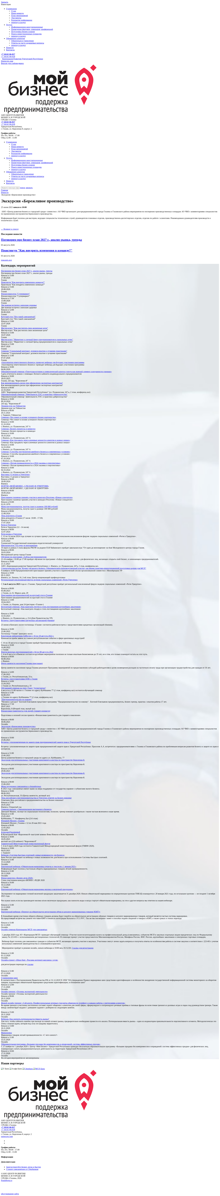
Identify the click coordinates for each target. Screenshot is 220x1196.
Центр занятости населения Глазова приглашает (22, 663)
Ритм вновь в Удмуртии (11, 534)
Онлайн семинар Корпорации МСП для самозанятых (24, 929)
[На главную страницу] (49, 113)
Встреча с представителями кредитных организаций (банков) (27, 620)
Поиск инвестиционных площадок (26, 34)
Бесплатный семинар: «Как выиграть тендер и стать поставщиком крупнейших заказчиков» (41, 607)
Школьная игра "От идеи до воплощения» (19, 545)
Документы (16, 18)
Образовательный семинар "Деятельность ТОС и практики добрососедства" (34, 394)
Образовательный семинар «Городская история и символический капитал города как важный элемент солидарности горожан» (56, 371)
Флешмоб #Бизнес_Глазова (12, 821)
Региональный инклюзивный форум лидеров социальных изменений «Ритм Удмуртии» (39, 580)
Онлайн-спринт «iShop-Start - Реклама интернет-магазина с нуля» (29, 960)
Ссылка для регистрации (82, 948)
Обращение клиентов (15, 38)
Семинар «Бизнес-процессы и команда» (18, 429)
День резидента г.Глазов (11, 516)
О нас (13, 11)
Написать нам (7, 61)
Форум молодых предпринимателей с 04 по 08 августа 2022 (27, 652)
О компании (11, 9)
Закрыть (4, 2)
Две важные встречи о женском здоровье (19, 305)
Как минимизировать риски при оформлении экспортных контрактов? (32, 383)
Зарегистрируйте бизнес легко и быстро (23, 1167)
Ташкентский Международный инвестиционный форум (25, 844)
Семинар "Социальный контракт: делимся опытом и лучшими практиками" (34, 351)
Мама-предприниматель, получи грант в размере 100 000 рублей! (29, 506)
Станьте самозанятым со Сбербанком (22, 1169)
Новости (10, 48)
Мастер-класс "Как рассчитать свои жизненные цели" (24, 328)
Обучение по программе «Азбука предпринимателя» (24, 557)
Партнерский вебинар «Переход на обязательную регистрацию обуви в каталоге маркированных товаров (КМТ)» (50, 912)
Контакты (10, 50)
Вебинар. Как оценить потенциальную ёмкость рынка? (25, 1019)
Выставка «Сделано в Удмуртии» (15, 474)
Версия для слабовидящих (12, 63)
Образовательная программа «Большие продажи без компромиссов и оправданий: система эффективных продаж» (50, 1044)
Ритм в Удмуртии (8, 525)
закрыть (29, 188)
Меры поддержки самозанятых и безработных (21, 786)
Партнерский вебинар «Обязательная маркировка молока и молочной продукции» (37, 889)
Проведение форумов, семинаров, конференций (32, 29)
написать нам (7, 1136)
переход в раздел (18, 22)
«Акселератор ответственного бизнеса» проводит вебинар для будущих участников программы (42, 362)
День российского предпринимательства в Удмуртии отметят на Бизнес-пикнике (36, 798)
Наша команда (17, 13)
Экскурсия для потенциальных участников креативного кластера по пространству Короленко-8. (43, 760)
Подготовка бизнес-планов (23, 32)
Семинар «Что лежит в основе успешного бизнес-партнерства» (28, 417)
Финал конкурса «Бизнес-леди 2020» (17, 878)
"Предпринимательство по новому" (16, 699)
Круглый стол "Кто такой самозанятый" (18, 317)
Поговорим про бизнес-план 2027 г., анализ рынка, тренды (41, 239)
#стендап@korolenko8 (10, 832)
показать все (6, 260)
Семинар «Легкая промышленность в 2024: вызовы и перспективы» (30, 463)
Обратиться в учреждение (22, 41)
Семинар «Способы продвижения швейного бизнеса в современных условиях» (35, 452)
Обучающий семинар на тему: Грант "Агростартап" (23, 688)
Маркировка (6, 1033)
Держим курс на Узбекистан (13, 406)
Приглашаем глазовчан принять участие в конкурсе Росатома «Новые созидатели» (37, 497)
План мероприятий (19, 15)
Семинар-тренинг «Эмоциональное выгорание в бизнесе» (26, 809)
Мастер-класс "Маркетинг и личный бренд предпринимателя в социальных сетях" (37, 339)
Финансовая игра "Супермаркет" (15, 294)
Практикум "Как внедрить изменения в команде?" (36, 250)
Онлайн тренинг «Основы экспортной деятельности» (24, 991)
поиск (22, 188)
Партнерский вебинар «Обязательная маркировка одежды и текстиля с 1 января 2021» (38, 866)
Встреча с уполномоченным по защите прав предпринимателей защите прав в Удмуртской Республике (46, 742)
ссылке (30, 964)
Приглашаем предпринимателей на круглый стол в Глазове (27, 595)
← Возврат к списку (10, 229)
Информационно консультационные (27, 27)
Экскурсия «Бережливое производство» (18, 726)
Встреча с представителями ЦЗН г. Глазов (19, 679)
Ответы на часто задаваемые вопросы (27, 43)
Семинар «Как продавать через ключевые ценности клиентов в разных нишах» (35, 440)
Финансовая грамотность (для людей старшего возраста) (25, 711)
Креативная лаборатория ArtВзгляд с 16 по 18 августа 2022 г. (27, 636)
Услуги (9, 25)
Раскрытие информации (21, 20)
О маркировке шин (9, 978)
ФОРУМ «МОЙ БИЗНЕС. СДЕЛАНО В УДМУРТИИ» (25, 486)
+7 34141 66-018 (8, 56)
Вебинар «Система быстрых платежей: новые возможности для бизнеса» (33, 855)
